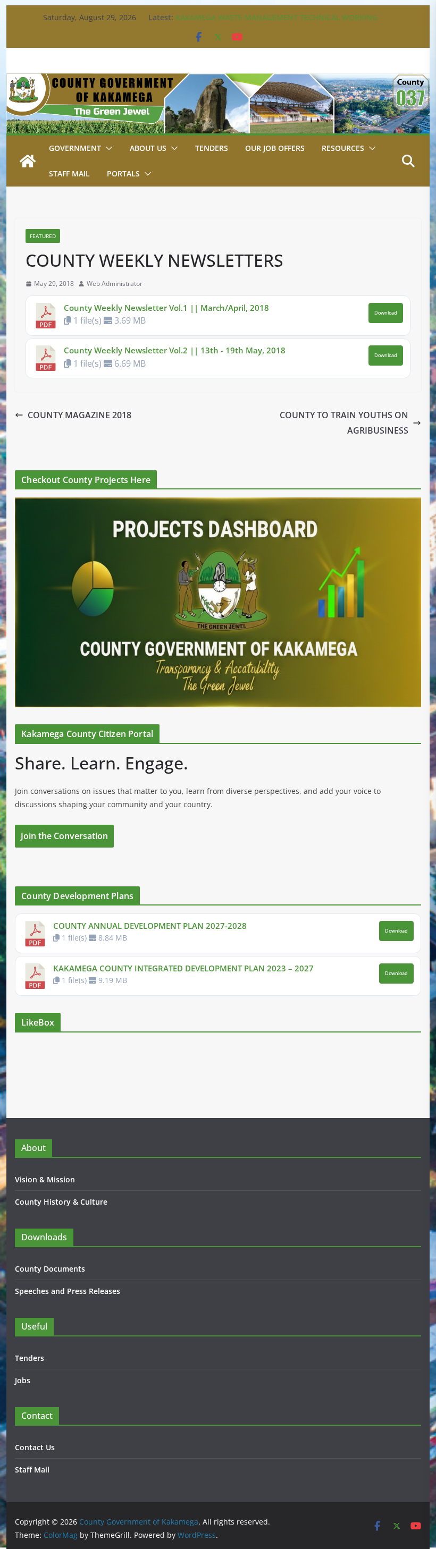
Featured (43, 236)
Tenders (211, 148)
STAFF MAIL (69, 173)
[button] (107, 148)
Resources (343, 148)
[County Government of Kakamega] (217, 81)
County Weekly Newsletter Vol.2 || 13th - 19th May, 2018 (175, 350)
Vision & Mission (45, 1179)
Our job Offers (275, 148)
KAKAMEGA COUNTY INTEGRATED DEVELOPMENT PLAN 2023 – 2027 (183, 968)
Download (385, 313)
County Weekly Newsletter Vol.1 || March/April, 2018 (166, 307)
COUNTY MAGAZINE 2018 (79, 415)
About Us (148, 148)
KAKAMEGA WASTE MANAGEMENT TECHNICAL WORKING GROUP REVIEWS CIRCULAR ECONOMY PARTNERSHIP (276, 22)
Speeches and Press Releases (67, 1291)
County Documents (50, 1269)
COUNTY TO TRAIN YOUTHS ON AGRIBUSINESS (344, 422)
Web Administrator (114, 283)
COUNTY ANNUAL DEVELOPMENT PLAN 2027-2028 (150, 925)
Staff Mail (32, 1470)
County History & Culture (61, 1202)
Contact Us (35, 1447)
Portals (123, 173)
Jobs (22, 1380)
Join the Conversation (64, 836)
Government (75, 148)
